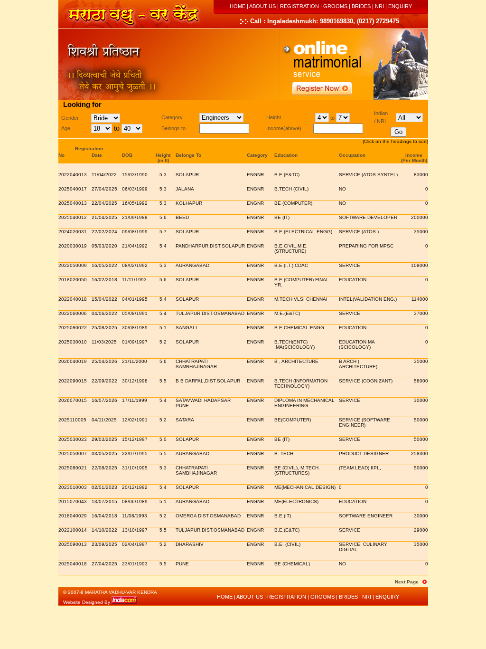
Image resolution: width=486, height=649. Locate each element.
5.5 (163, 380)
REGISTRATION (299, 6)
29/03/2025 (104, 439)
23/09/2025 (104, 544)
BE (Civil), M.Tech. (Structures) (297, 470)
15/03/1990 (135, 174)
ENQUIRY (400, 6)
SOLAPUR (187, 279)
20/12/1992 (135, 487)
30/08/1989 (135, 327)
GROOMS (335, 6)
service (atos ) (359, 231)
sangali (186, 327)
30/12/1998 (135, 380)
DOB (127, 155)
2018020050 (72, 279)
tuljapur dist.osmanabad (210, 313)
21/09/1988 (135, 217)
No (61, 155)
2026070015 (72, 400)
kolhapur (189, 203)
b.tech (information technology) (300, 383)
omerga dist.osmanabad (208, 515)
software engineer (366, 515)
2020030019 (72, 245)
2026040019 (72, 361)
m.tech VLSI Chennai (300, 299)
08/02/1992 (135, 265)
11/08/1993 (134, 515)
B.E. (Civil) (287, 544)
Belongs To (188, 155)
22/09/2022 (104, 380)
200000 (419, 217)
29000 (421, 530)
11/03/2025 (104, 341)
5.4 (163, 245)
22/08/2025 (104, 467)
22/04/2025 (104, 203)
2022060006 (72, 313)
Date (97, 155)
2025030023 (72, 439)
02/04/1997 (135, 544)
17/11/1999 (134, 400)
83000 (421, 174)
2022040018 (72, 299)
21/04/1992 (135, 245)
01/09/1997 (135, 341)
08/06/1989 (135, 501)
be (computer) (293, 203)
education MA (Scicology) (356, 344)
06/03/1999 (135, 188)
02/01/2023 (104, 487)
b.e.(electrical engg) (303, 231)
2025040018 (72, 563)
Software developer (368, 217)
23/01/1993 (135, 563)
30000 (421, 400)
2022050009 (72, 265)
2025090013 (72, 544)
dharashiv (190, 544)
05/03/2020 (104, 245)
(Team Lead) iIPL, (360, 467)
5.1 (163, 327)
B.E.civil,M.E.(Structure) (291, 248)
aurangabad (192, 265)
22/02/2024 (104, 231)
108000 (419, 265)
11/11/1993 (134, 279)
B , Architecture (296, 361)
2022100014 (72, 530)
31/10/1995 (135, 467)
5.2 (163, 341)
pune (182, 563)
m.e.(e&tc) (287, 313)
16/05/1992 (135, 203)
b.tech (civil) (291, 188)
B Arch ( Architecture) (358, 364)
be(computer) (292, 419)
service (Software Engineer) (364, 422)
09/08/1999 (135, 231)
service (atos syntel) (368, 174)
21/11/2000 (134, 361)
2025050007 (72, 453)
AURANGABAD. (193, 501)
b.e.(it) (282, 515)
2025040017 (72, 188)
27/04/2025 (104, 188)
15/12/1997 (135, 439)
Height (163, 155)
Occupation (352, 155)
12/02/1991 (135, 419)
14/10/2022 (104, 530)
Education (286, 155)
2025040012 (72, 217)
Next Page (407, 581)
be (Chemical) (292, 563)
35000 (421, 231)
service (349, 265)
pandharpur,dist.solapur (210, 245)
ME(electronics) (296, 501)
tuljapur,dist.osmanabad (210, 530)
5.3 (163, 174)
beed (182, 217)
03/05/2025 (104, 453)
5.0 (163, 439)
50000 (421, 419)
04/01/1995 (135, 299)
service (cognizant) (366, 380)
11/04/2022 (104, 174)
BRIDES (361, 6)
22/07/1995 (135, 453)
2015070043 (72, 501)
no (342, 188)
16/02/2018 (104, 279)
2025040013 (72, 203)
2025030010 (72, 341)
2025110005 (72, 419)
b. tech (283, 453)
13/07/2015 (104, 501)
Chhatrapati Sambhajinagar (196, 364)
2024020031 (72, 231)
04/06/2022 (104, 313)
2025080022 (72, 327)
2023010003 (72, 487)
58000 (421, 380)
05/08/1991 (135, 313)
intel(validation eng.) (368, 299)
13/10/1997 (135, 530)
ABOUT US (262, 6)
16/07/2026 (104, 400)
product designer (364, 453)
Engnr (255, 174)
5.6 (163, 217)
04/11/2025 (104, 419)
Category (257, 155)
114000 (419, 299)
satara (185, 419)
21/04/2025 (104, 217)
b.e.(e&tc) (286, 174)
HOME (237, 6)
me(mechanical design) (305, 487)
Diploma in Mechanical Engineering (304, 403)
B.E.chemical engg (299, 327)
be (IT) (282, 217)
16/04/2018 (104, 515)
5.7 (163, 231)
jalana (185, 188)
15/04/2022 (104, 299)
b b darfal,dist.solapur (208, 380)
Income (413, 155)
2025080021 (72, 467)
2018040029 (72, 515)
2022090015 (72, 380)
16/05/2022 (104, 265)
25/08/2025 (104, 327)
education (352, 279)
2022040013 (72, 174)
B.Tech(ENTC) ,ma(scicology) (294, 344)
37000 (421, 313)
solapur (187, 174)
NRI (379, 6)
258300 (419, 453)
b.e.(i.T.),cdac (291, 265)
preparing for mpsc (366, 245)
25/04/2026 (104, 361)
